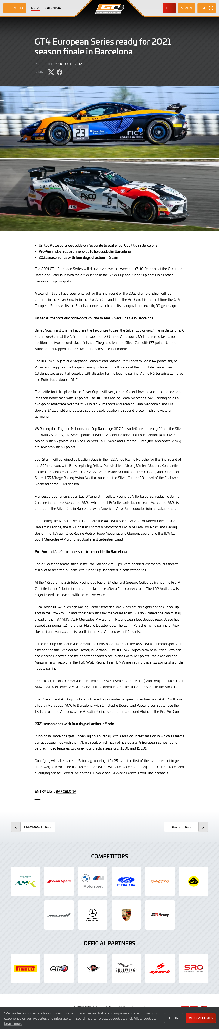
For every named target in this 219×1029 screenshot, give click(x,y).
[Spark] (160, 968)
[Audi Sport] (59, 881)
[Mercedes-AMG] (92, 915)
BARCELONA (66, 791)
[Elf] (59, 968)
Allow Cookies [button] (201, 1018)
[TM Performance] (92, 968)
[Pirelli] (25, 968)
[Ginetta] (160, 881)
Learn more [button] (13, 1023)
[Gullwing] (126, 968)
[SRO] (193, 968)
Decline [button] (174, 1018)
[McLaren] (59, 915)
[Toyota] (160, 915)
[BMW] (92, 881)
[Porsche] (126, 915)
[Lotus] (193, 881)
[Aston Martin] (25, 881)
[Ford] (126, 881)
